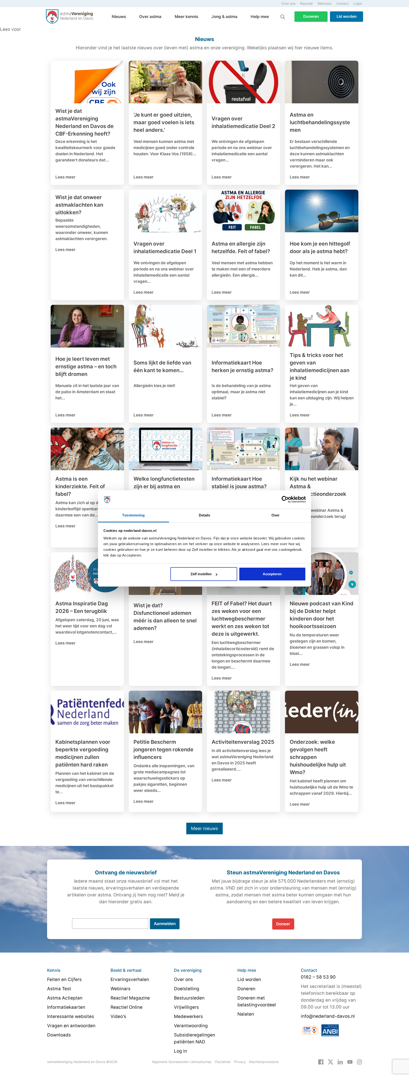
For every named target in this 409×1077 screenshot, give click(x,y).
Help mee (260, 16)
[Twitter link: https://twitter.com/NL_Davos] (330, 1061)
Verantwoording (191, 1025)
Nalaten (245, 1014)
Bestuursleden (189, 998)
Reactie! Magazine (130, 998)
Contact (342, 3)
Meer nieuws (204, 828)
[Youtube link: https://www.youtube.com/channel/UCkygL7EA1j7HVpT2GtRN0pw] (350, 1061)
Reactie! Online (126, 1007)
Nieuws (119, 16)
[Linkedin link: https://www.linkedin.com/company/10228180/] (340, 1061)
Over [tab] (275, 515)
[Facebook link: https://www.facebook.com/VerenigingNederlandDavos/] (321, 1061)
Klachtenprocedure (264, 1062)
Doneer (283, 924)
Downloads (59, 1035)
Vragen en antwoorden (71, 1025)
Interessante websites (70, 1016)
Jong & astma (224, 16)
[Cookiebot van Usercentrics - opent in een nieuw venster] (285, 499)
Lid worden (347, 16)
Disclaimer (223, 1062)
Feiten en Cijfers (64, 979)
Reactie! (306, 3)
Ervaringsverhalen (130, 979)
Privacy (240, 1062)
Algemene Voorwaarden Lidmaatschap (182, 1062)
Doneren (311, 16)
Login (357, 3)
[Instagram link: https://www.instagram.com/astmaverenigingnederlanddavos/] (359, 1061)
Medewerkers (188, 1016)
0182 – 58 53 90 (318, 977)
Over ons (288, 3)
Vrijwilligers (186, 1007)
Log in (180, 1051)
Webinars (324, 3)
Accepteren (272, 574)
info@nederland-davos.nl (328, 1016)
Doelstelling (186, 988)
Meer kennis (186, 16)
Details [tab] (204, 515)
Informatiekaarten (66, 1007)
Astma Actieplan (64, 998)
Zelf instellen (201, 574)
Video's (118, 1016)
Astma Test (59, 988)
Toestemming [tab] (133, 515)
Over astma (150, 16)
